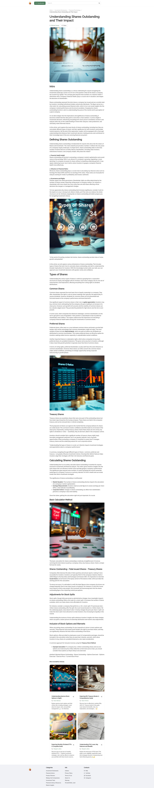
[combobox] (73, 3)
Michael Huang (55, 25)
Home (51, 10)
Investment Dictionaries (61, 10)
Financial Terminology (75, 10)
